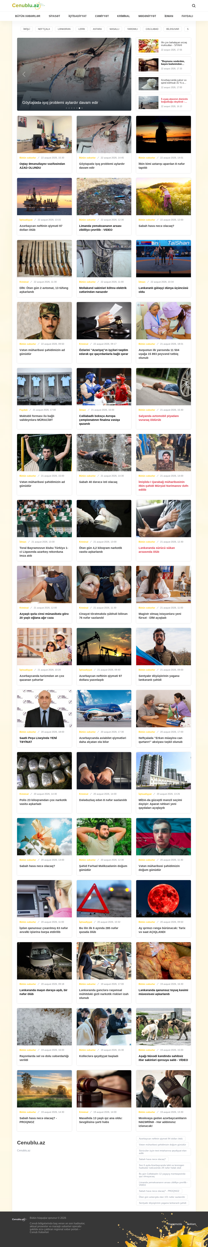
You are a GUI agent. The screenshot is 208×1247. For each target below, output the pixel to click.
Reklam (191, 1224)
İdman (142, 282)
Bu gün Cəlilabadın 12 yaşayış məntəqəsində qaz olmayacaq (162, 1175)
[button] (24, 74)
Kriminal (24, 282)
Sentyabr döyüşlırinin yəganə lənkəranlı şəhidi (162, 1203)
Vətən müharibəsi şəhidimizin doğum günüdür (162, 1144)
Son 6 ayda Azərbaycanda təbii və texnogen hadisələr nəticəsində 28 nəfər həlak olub (161, 1166)
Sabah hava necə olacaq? (152, 1159)
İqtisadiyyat (26, 219)
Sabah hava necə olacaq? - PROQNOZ (159, 1191)
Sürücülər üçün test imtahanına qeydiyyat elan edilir (163, 1151)
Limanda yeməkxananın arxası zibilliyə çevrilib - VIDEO (163, 1183)
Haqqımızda (175, 1224)
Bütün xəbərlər (28, 157)
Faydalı (24, 410)
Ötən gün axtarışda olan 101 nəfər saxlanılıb (162, 1197)
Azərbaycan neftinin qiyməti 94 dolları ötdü (161, 1138)
